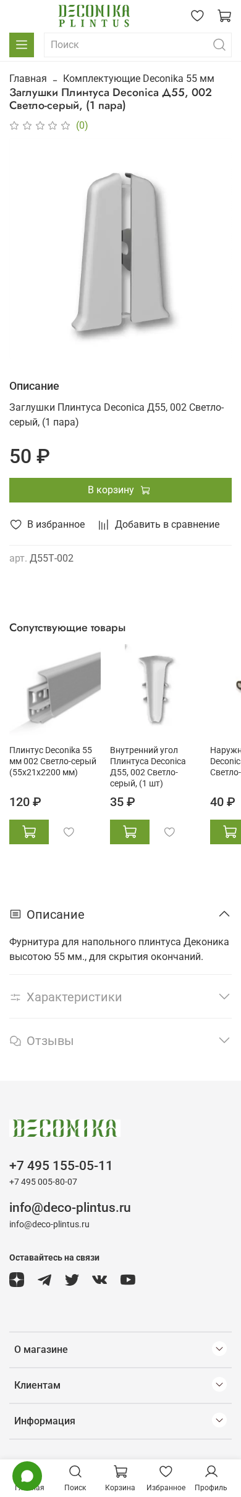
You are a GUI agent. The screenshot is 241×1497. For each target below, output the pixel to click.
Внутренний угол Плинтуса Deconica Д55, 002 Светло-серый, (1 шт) (148, 767)
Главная (28, 78)
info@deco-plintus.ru (70, 1207)
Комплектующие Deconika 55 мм (138, 78)
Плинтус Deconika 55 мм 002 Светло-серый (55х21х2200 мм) (52, 761)
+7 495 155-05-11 (61, 1165)
